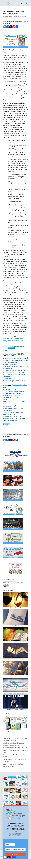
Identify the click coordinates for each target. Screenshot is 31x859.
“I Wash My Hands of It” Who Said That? (15, 748)
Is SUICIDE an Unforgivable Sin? (14, 391)
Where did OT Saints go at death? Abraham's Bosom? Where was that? (15, 677)
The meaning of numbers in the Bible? (16, 659)
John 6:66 (18, 263)
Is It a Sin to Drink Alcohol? (12, 393)
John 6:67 (6, 269)
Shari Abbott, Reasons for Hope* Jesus (15, 16)
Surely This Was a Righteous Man (14, 372)
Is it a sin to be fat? (10, 406)
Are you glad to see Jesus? (12, 362)
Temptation (8, 378)
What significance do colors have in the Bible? (15, 641)
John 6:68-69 (23, 277)
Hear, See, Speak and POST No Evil (15, 381)
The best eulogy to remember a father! (16, 358)
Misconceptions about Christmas (14, 364)
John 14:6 (13, 59)
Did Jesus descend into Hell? (13, 416)
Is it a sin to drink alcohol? (15, 607)
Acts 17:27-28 (20, 320)
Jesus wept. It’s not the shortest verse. (16, 360)
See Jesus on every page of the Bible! (15, 370)
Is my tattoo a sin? (15, 625)
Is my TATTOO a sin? (10, 389)
